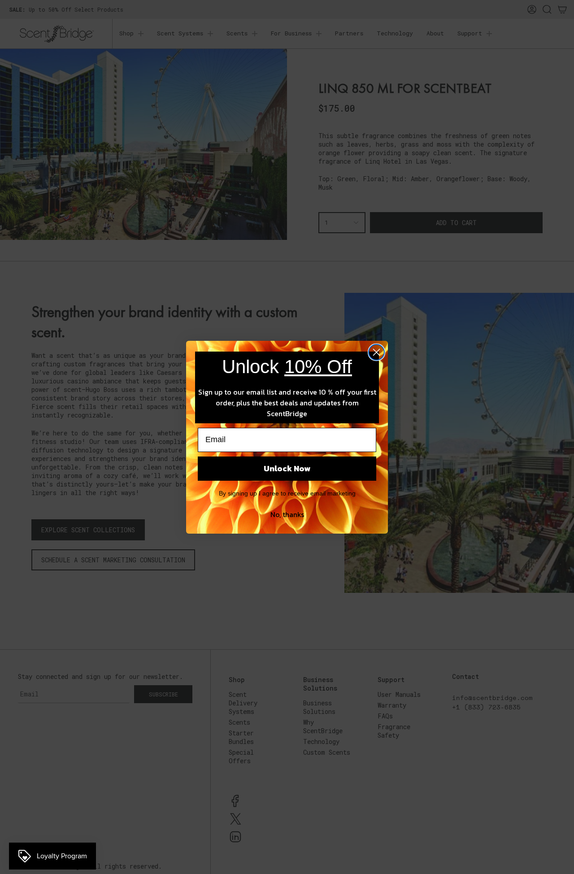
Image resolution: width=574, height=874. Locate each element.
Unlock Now (287, 468)
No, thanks (287, 514)
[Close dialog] (376, 352)
